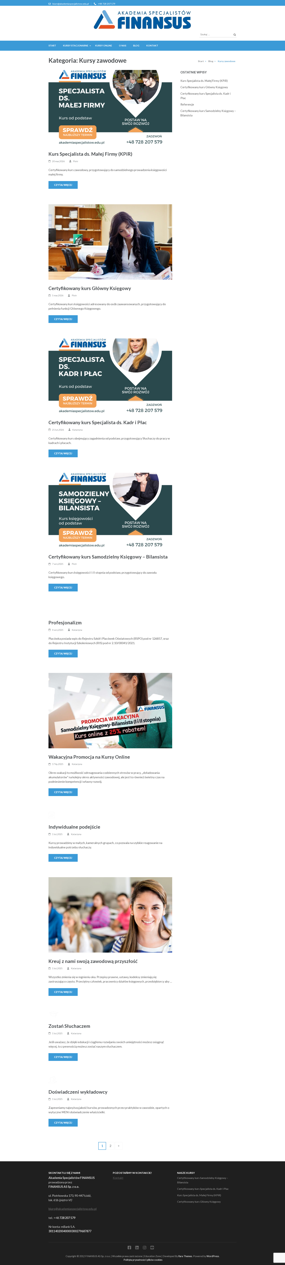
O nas (122, 45)
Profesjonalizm (65, 622)
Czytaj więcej (63, 185)
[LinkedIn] (137, 1248)
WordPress (212, 1256)
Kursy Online (103, 45)
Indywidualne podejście (74, 827)
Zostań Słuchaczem (69, 1026)
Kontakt (152, 45)
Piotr (75, 161)
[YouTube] (152, 1248)
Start (52, 45)
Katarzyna (77, 429)
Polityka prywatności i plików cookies (143, 1259)
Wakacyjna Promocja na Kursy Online (89, 757)
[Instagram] (144, 1248)
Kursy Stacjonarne (75, 45)
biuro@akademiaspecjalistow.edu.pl (70, 3)
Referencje (187, 104)
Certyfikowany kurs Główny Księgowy (89, 288)
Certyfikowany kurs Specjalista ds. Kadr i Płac (97, 422)
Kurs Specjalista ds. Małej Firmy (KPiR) (90, 154)
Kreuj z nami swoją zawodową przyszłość (93, 961)
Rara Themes (185, 1256)
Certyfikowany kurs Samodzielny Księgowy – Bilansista (108, 556)
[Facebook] (129, 1248)
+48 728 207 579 (106, 3)
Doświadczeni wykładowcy (77, 1092)
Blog (136, 45)
